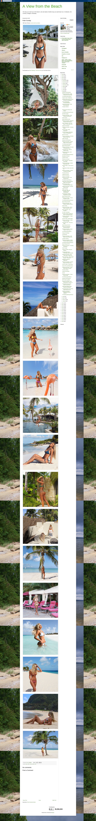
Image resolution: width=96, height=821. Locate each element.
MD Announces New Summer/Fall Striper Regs (67, 184)
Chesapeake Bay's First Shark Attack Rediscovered (67, 289)
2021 (63, 304)
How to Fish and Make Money (67, 265)
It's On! (63, 272)
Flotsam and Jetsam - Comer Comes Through (67, 221)
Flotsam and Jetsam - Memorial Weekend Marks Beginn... (67, 121)
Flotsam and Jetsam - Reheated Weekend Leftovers (66, 292)
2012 (63, 318)
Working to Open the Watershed (66, 260)
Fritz (69, 24)
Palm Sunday (64, 117)
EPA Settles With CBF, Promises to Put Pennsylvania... (66, 191)
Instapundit (64, 64)
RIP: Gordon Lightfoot (66, 279)
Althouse (63, 50)
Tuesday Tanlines (65, 106)
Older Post (54, 800)
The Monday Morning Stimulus (67, 112)
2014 (63, 315)
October (64, 83)
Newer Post (25, 800)
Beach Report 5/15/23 (66, 196)
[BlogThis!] (37, 762)
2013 (63, 316)
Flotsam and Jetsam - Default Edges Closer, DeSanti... (67, 142)
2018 (63, 309)
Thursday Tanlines (65, 172)
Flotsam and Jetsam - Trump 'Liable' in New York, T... (67, 229)
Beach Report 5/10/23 (66, 225)
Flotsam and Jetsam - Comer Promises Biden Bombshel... (67, 240)
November (64, 81)
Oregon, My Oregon (65, 125)
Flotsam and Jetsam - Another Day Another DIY (67, 163)
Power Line (64, 68)
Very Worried (64, 234)
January (64, 301)
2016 (63, 312)
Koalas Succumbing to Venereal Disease (66, 227)
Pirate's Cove (64, 66)
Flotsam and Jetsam (65, 159)
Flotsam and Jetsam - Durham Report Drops (67, 187)
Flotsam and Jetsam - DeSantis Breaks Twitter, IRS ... (67, 137)
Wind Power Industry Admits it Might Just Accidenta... (67, 182)
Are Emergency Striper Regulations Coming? (66, 194)
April (63, 296)
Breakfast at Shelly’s (66, 156)
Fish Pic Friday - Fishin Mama (67, 264)
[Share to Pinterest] (41, 762)
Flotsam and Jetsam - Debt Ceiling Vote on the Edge (67, 94)
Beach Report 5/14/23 (66, 201)
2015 (63, 313)
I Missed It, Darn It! (65, 174)
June (63, 89)
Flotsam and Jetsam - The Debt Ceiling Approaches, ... (67, 148)
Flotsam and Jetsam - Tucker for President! (67, 217)
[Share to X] (38, 762)
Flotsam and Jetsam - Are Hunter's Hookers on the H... (67, 204)
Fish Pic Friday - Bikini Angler (67, 218)
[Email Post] (34, 762)
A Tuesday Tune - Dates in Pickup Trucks (67, 150)
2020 (63, 306)
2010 (63, 321)
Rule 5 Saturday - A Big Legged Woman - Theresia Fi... (67, 257)
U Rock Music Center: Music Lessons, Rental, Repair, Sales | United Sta (67, 39)
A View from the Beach (42, 6)
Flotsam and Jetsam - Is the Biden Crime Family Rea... (67, 236)
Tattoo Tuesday (65, 188)
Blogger (52, 812)
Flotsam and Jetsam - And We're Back (67, 152)
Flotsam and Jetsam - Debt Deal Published (67, 105)
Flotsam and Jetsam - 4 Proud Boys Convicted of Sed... (67, 262)
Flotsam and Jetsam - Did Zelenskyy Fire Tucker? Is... (67, 282)
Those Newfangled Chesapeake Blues (66, 102)
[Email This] (36, 762)
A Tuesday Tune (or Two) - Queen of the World (67, 284)
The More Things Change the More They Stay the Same (67, 214)
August (63, 86)
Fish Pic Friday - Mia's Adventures (66, 130)
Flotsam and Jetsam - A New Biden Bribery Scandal (67, 268)
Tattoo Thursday (65, 138)
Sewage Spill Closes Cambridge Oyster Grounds (67, 252)
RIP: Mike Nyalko (65, 113)
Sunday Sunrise (65, 157)
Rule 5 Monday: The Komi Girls (35, 70)
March (63, 298)
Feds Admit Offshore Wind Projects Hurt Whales (67, 287)
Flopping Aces (64, 57)
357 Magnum (64, 48)
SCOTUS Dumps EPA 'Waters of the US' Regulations (67, 133)
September (64, 84)
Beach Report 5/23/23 (66, 145)
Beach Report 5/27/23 (66, 119)
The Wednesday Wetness (66, 96)
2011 (63, 319)
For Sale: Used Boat (65, 212)
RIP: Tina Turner (65, 134)
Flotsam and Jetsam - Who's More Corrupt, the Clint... (67, 208)
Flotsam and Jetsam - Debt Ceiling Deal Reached (67, 116)
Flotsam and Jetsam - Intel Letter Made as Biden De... (67, 255)
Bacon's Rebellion (65, 52)
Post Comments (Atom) (31, 802)
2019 (63, 307)
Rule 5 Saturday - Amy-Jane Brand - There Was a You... (67, 124)
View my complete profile (64, 33)
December (64, 80)
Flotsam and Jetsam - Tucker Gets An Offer (67, 275)
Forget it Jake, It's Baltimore (67, 97)
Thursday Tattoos (65, 269)
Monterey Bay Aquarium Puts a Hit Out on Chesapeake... (67, 100)
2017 (63, 310)
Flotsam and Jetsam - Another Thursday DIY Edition (67, 171)
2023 (63, 79)
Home (40, 800)
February (64, 299)
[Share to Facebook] (39, 762)
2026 (63, 74)
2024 (63, 77)
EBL (62, 55)
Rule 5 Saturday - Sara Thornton (66, 210)
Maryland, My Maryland (66, 92)
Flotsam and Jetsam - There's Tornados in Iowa (67, 198)
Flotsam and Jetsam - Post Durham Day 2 (67, 178)
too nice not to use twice (35, 23)
